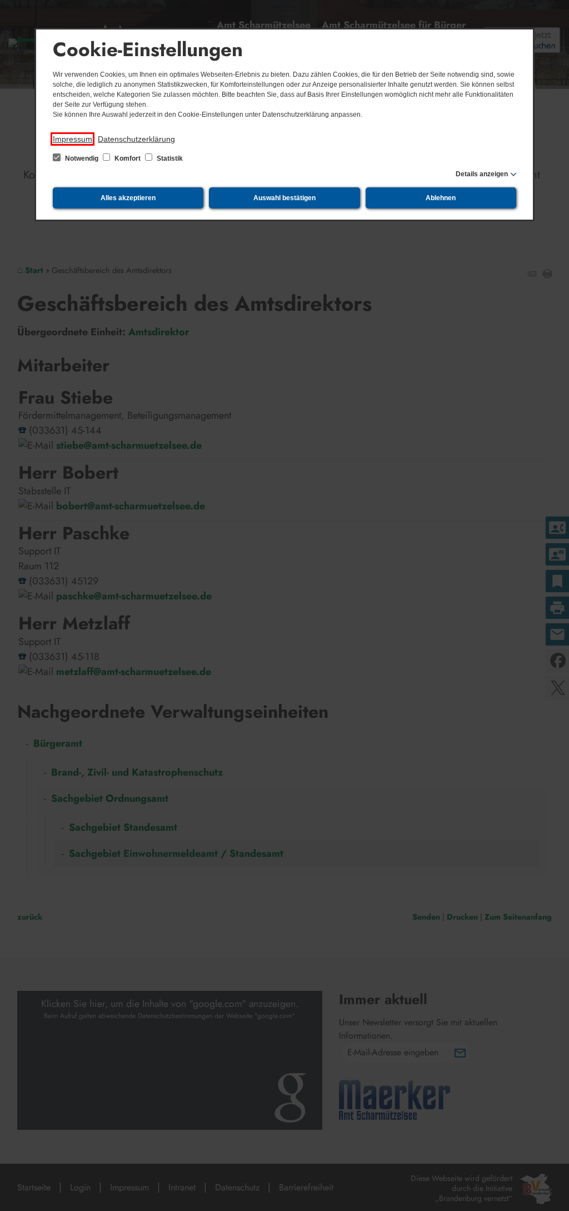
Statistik (169, 158)
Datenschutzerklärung (136, 139)
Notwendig (81, 158)
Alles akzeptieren (128, 198)
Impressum (72, 139)
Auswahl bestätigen (284, 198)
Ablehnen (441, 198)
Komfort (127, 158)
